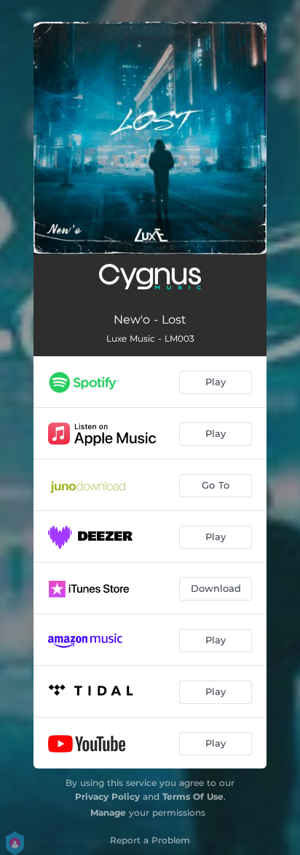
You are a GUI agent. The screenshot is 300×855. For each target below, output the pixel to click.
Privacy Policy (107, 796)
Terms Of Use (193, 796)
